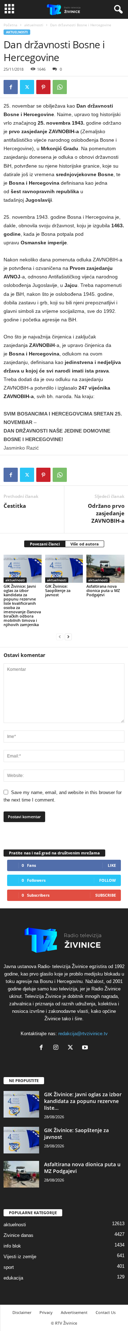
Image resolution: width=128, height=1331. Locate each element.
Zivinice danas (18, 1235)
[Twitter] (27, 87)
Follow (107, 880)
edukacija (13, 1278)
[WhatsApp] (60, 87)
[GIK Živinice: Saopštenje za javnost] (64, 569)
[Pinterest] (43, 87)
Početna (10, 24)
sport (9, 1267)
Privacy (46, 1312)
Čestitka (15, 505)
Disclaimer (21, 1312)
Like (112, 865)
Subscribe (105, 895)
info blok (12, 1246)
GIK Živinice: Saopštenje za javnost (57, 590)
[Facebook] (11, 87)
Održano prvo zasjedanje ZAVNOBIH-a (106, 513)
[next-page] (68, 636)
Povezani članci (45, 544)
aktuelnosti (33, 24)
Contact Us (106, 1312)
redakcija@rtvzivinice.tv (83, 1033)
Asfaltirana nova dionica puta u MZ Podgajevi (103, 590)
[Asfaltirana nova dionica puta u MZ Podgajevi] (105, 569)
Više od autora (84, 544)
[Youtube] (85, 1048)
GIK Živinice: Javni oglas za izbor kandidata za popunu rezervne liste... (83, 1101)
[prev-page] (59, 636)
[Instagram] (57, 1048)
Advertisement (74, 1312)
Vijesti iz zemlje (20, 1256)
